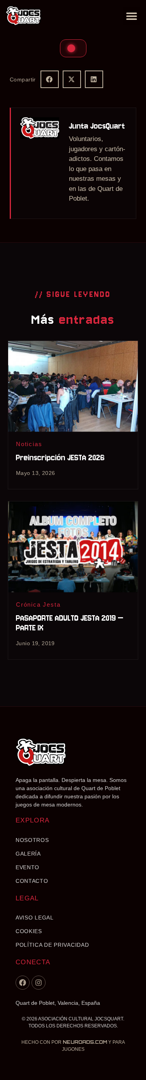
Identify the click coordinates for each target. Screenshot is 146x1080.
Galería (28, 854)
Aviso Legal (35, 917)
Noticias (29, 444)
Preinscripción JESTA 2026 (60, 457)
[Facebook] (23, 983)
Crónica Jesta (38, 604)
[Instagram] (39, 983)
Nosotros (32, 840)
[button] (131, 16)
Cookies (29, 931)
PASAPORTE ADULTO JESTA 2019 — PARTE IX (69, 623)
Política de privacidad (52, 945)
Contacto (32, 881)
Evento (27, 867)
